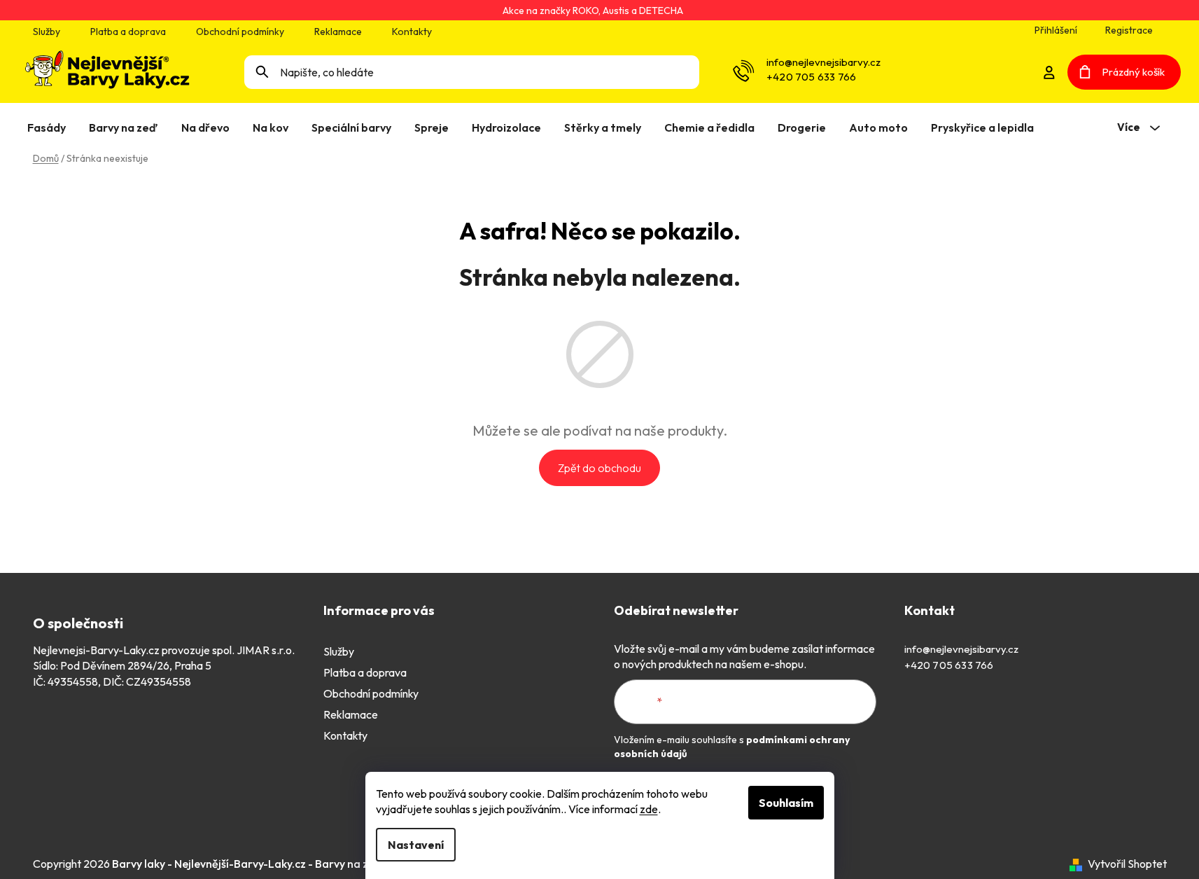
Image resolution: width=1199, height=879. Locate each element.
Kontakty (412, 31)
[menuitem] (49, 127)
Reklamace (338, 31)
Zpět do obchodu (599, 468)
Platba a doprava (128, 31)
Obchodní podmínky (240, 31)
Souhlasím (786, 803)
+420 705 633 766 (811, 76)
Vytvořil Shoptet (1127, 864)
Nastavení (416, 845)
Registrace (1129, 30)
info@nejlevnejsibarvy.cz (823, 62)
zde (649, 809)
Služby (46, 31)
